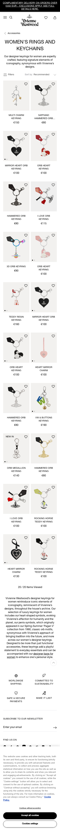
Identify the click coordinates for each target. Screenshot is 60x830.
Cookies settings (30, 824)
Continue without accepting (30, 808)
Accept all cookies (30, 816)
